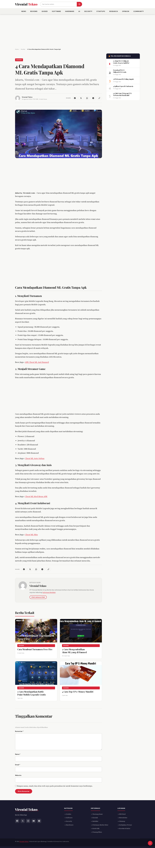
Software (56, 11)
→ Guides (67, 814)
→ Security (68, 821)
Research (113, 11)
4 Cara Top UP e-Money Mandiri (77, 691)
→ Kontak (94, 818)
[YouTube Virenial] (34, 821)
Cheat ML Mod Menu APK (36, 496)
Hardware (69, 11)
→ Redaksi (94, 821)
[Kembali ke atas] (150, 843)
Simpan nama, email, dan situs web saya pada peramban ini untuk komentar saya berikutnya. (55, 786)
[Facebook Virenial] (17, 821)
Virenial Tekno (38, 585)
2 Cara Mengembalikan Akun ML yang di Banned (74, 651)
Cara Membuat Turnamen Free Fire (34, 649)
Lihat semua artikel (38, 597)
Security (88, 11)
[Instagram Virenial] (28, 821)
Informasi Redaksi (49, 592)
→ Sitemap (121, 821)
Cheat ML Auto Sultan (34, 458)
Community (138, 11)
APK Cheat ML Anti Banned (37, 362)
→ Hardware (68, 825)
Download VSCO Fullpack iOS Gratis (119, 71)
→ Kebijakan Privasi (124, 825)
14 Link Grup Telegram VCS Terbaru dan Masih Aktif (122, 94)
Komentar (19, 731)
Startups (100, 11)
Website (18, 775)
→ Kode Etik (95, 828)
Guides (45, 11)
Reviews (33, 11)
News (23, 11)
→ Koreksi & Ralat (123, 828)
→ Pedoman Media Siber (99, 825)
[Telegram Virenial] (39, 821)
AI (79, 11)
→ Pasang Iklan (96, 832)
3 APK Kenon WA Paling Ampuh (123, 79)
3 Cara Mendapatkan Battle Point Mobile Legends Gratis (31, 693)
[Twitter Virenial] (23, 821)
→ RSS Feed (121, 814)
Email (17, 765)
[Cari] (79, 4)
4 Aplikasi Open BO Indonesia (123, 86)
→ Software (68, 818)
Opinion (125, 11)
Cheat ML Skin (31, 534)
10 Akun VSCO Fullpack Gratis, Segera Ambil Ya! (121, 62)
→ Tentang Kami (97, 814)
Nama (17, 754)
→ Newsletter (122, 818)
